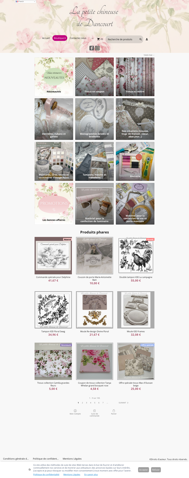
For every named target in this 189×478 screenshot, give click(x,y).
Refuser (156, 469)
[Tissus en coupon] (94, 72)
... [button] (107, 402)
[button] (124, 402)
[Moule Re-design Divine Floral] (94, 309)
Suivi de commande (94, 415)
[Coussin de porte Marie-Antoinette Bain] (94, 255)
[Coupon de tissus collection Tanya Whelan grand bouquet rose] (94, 361)
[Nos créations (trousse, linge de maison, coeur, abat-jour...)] (135, 113)
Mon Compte (75, 414)
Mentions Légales (71, 474)
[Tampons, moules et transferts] (94, 157)
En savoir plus (91, 474)
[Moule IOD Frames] (135, 309)
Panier (114, 414)
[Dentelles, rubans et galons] (54, 113)
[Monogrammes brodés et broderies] (94, 113)
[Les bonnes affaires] (54, 198)
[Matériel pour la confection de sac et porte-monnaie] (135, 198)
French (21, 1)
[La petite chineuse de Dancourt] (94, 32)
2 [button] (82, 402)
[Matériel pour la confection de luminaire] (94, 198)
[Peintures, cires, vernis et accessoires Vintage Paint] (54, 157)
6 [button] (98, 402)
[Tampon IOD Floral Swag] (53, 309)
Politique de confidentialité (46, 474)
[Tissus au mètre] (135, 72)
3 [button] (86, 402)
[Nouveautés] (54, 72)
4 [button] (90, 402)
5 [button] (94, 402)
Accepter (143, 469)
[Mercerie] (135, 157)
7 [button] (102, 402)
